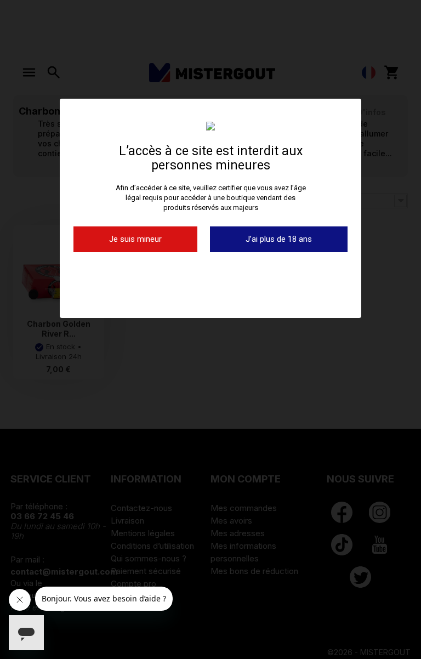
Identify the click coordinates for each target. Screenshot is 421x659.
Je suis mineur (135, 239)
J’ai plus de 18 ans (279, 239)
